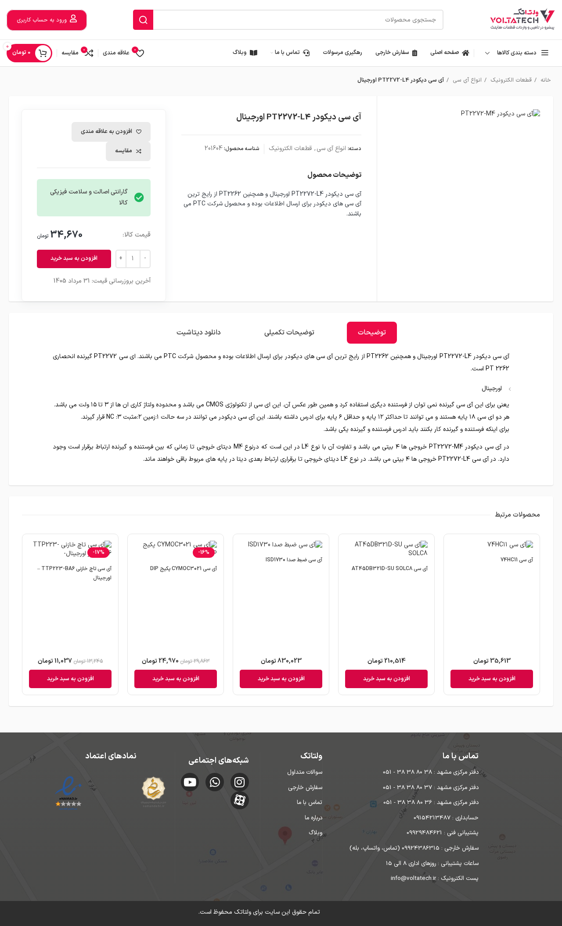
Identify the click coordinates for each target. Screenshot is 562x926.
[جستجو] (143, 20)
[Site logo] (522, 19)
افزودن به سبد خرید (73, 258)
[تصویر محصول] (491, 546)
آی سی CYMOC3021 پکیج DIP (183, 569)
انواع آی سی (466, 80)
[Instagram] (240, 782)
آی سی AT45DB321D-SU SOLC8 (390, 569)
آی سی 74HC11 (517, 560)
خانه (545, 80)
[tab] (372, 333)
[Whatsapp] (214, 782)
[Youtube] (190, 782)
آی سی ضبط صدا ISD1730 (294, 560)
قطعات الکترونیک (510, 80)
